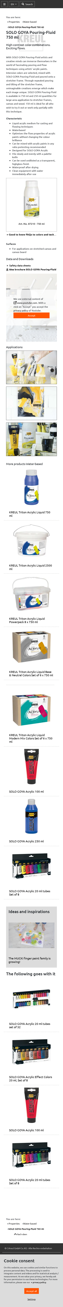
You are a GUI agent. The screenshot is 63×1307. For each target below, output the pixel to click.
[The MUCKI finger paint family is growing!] (31, 936)
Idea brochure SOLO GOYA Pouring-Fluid (32, 269)
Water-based (30, 21)
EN (13, 4)
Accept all (31, 1290)
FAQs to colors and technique (34, 234)
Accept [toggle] (31, 315)
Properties (14, 21)
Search (29, 4)
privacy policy (20, 310)
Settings (32, 1299)
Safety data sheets (20, 265)
